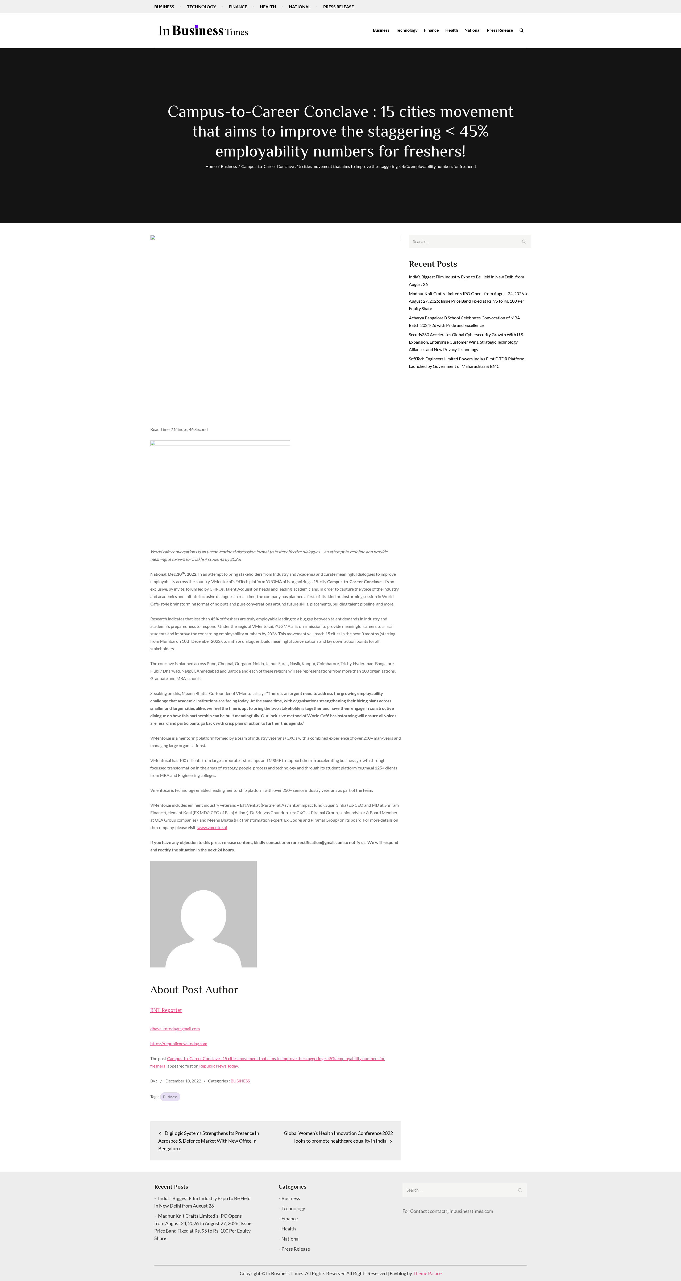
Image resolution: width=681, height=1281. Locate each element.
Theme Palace (427, 1273)
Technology (201, 6)
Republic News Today (218, 1065)
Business (164, 6)
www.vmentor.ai (212, 827)
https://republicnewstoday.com (178, 1043)
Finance (238, 6)
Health (268, 6)
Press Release (338, 6)
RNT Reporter (166, 1010)
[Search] (522, 30)
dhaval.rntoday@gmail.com (175, 1028)
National (299, 6)
